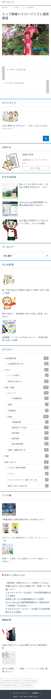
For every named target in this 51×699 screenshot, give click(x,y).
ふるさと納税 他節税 (27, 467)
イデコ (27, 473)
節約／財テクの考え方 (27, 486)
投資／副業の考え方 (27, 450)
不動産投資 (29, 422)
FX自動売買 (29, 398)
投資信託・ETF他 (29, 427)
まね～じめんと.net (8, 2)
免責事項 (35, 693)
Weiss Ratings (26, 685)
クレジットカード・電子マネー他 (27, 480)
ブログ (26, 370)
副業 (27, 404)
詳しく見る (35, 168)
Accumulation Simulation (11, 681)
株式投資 (29, 433)
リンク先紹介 (27, 375)
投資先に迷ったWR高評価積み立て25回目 (24, 599)
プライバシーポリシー (20, 693)
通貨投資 (29, 438)
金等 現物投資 (29, 444)
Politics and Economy (9, 685)
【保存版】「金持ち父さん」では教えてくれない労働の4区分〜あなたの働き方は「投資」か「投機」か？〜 (27, 586)
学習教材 (27, 410)
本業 (26, 456)
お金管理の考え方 (27, 363)
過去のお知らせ (27, 381)
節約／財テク (26, 462)
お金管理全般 (26, 358)
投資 (27, 416)
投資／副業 (26, 387)
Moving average (30, 681)
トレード (27, 393)
